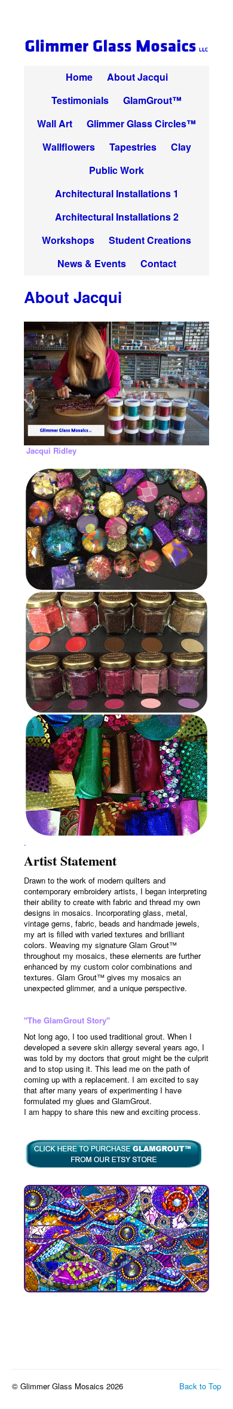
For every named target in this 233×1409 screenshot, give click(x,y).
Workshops (68, 240)
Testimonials (80, 100)
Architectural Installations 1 (117, 193)
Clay (181, 147)
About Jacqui (137, 77)
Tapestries (133, 147)
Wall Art (54, 123)
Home (79, 77)
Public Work (116, 170)
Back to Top (200, 1386)
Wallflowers (68, 147)
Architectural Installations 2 (117, 217)
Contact (158, 263)
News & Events (91, 263)
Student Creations (150, 240)
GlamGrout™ (152, 100)
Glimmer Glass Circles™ (141, 123)
